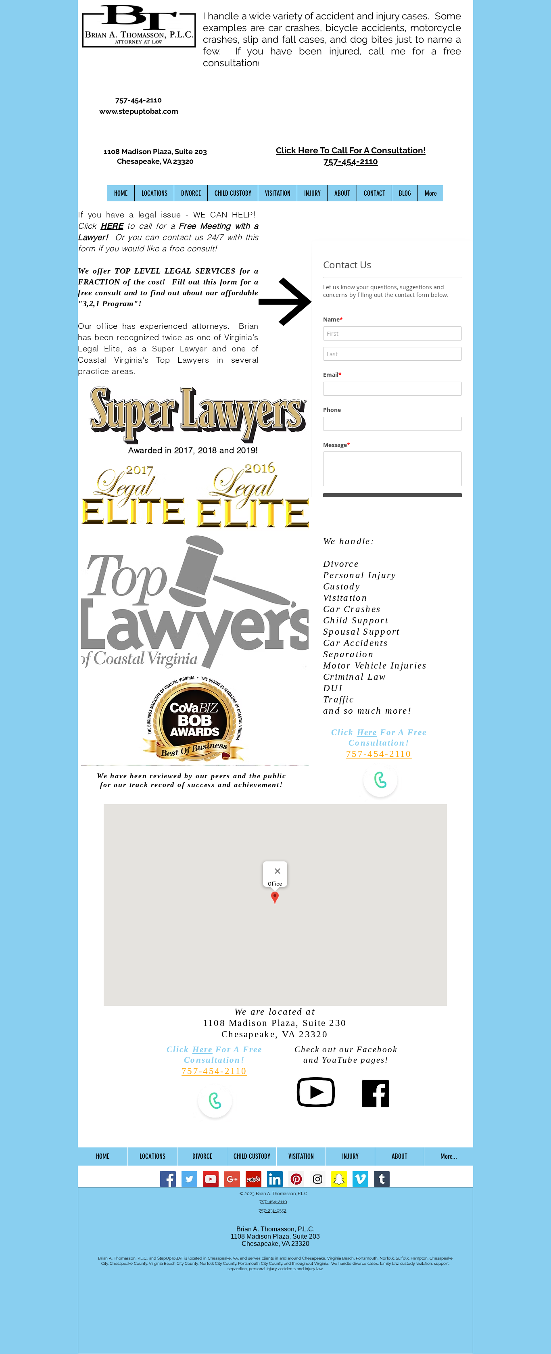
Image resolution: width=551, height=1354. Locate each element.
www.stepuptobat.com (138, 111)
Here (367, 732)
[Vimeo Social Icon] (360, 1179)
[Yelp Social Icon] (253, 1179)
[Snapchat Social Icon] (339, 1179)
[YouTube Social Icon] (211, 1179)
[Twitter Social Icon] (189, 1179)
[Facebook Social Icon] (168, 1179)
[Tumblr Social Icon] (382, 1179)
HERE (111, 226)
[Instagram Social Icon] (318, 1179)
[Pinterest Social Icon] (296, 1179)
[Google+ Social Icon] (232, 1179)
